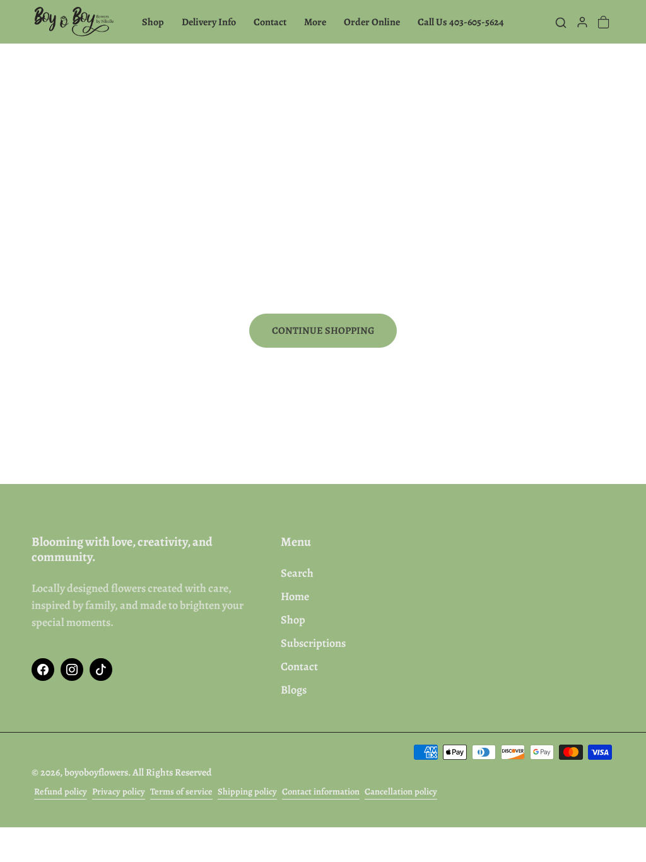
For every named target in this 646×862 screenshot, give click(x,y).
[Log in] (582, 22)
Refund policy (60, 791)
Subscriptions (313, 643)
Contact (299, 666)
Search (297, 573)
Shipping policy (247, 791)
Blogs (294, 689)
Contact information (321, 791)
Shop (293, 619)
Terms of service (181, 791)
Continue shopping (323, 331)
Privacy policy (118, 791)
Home (295, 596)
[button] (561, 21)
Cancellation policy (401, 791)
